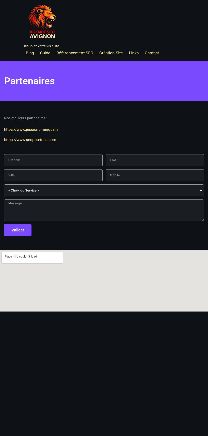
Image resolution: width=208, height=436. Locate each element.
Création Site (111, 53)
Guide (45, 53)
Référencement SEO (74, 53)
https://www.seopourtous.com (30, 139)
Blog (30, 53)
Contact (152, 53)
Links (134, 53)
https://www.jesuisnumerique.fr (31, 129)
